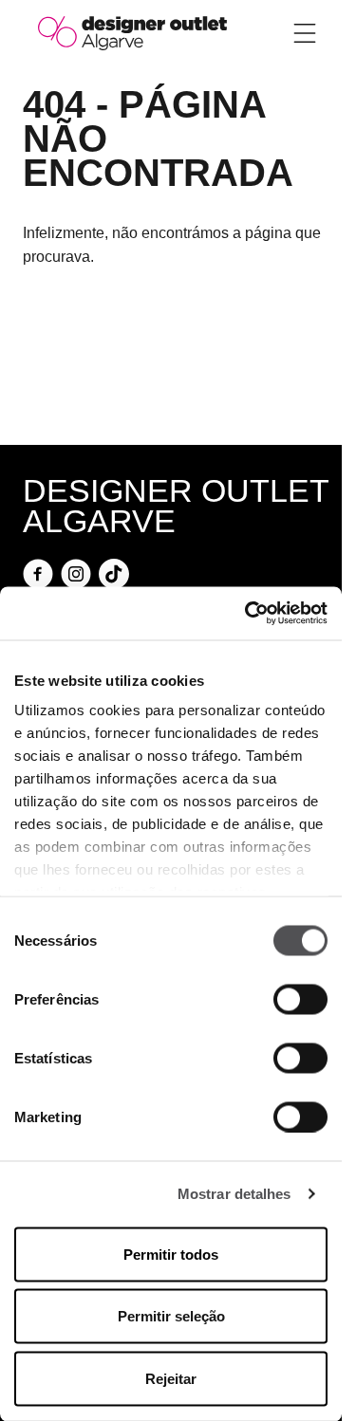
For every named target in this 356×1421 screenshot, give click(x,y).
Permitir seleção (171, 1316)
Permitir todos (170, 1254)
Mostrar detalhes (234, 1194)
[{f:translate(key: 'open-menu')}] (305, 33)
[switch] (300, 999)
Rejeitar (171, 1378)
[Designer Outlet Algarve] (132, 32)
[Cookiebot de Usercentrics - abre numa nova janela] (247, 613)
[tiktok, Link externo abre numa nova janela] (114, 574)
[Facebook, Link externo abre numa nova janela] (38, 574)
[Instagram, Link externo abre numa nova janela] (76, 574)
